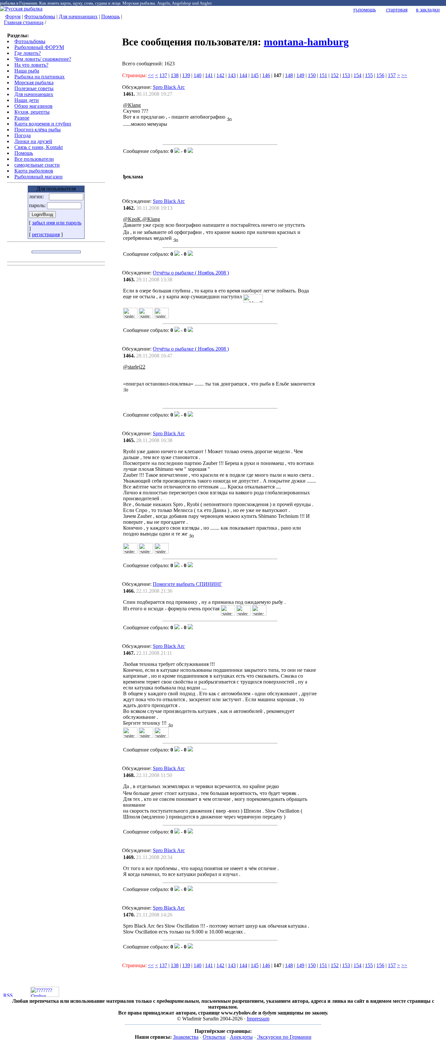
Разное (21, 118)
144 (243, 75)
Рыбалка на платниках (39, 76)
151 (323, 75)
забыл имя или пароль (56, 222)
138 (175, 75)
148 (289, 75)
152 (335, 75)
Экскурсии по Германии (284, 1037)
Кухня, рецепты (32, 112)
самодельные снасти (37, 165)
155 (369, 75)
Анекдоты (241, 1037)
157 (392, 75)
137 (163, 75)
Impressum (258, 1018)
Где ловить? (27, 53)
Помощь (110, 16)
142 (220, 75)
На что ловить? (31, 65)
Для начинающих (78, 16)
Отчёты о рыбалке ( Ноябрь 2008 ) (191, 272)
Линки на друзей (33, 141)
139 (186, 75)
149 (300, 75)
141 (209, 75)
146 (266, 75)
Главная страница (23, 22)
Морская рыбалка (34, 82)
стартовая (396, 9)
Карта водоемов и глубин (42, 123)
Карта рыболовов (33, 171)
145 (255, 75)
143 (232, 75)
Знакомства (186, 1037)
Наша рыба (26, 71)
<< (151, 75)
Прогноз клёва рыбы (37, 129)
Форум (13, 16)
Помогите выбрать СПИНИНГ (187, 584)
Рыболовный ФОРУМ (39, 47)
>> (404, 75)
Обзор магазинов (33, 106)
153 (346, 75)
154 (357, 75)
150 (312, 75)
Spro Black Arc (169, 87)
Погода (22, 135)
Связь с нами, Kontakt (38, 147)
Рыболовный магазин (38, 176)
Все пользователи (34, 159)
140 (197, 75)
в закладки (428, 9)
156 (380, 75)
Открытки (214, 1037)
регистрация (46, 234)
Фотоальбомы (39, 16)
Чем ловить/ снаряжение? (42, 59)
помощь (367, 9)
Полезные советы (34, 88)
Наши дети (26, 100)
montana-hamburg (306, 42)
